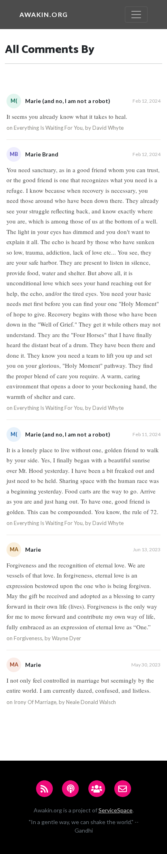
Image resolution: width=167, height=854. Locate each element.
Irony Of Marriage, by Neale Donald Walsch (65, 702)
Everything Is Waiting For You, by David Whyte (69, 127)
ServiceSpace (115, 810)
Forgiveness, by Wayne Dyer (47, 638)
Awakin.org (43, 14)
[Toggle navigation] (136, 14)
